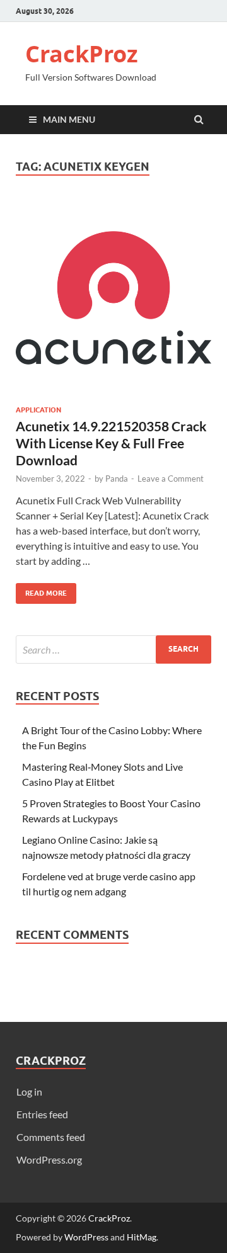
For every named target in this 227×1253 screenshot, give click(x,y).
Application (38, 409)
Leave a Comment (170, 478)
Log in (29, 1091)
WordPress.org (49, 1159)
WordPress (86, 1237)
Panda (116, 478)
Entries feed (42, 1114)
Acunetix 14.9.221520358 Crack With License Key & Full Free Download (111, 443)
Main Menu (69, 119)
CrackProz (81, 53)
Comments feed (50, 1137)
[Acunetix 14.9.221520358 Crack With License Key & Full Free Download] (113, 302)
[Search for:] (113, 649)
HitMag (141, 1237)
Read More (41, 590)
